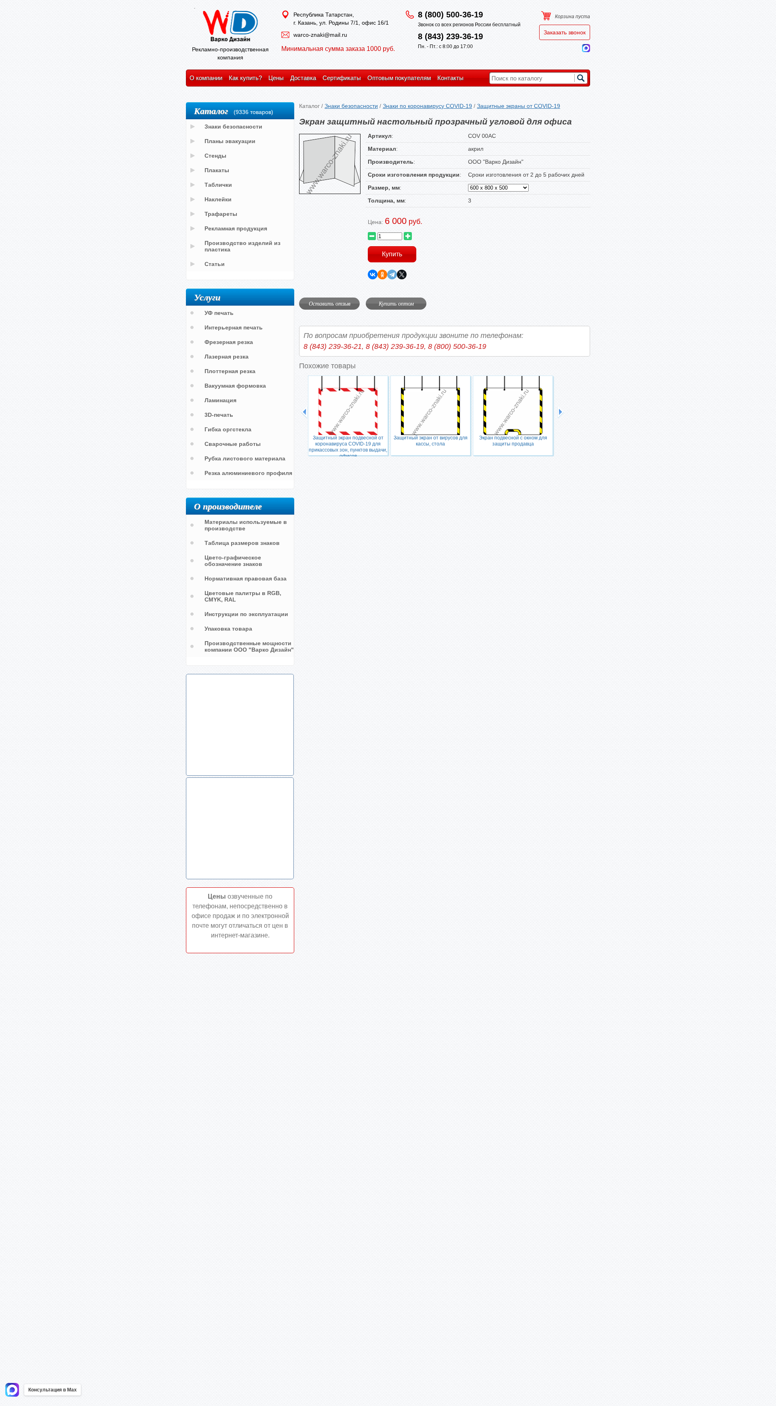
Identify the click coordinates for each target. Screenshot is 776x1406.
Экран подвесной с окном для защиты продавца (513, 441)
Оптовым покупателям (399, 77)
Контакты (450, 77)
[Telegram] (392, 274)
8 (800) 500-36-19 (450, 15)
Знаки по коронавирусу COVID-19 (427, 106)
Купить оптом (396, 303)
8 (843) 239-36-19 (450, 36)
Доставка (303, 77)
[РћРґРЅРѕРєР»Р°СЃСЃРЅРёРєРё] (382, 274)
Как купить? (245, 77)
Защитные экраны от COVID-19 (518, 106)
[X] (402, 274)
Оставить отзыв (329, 303)
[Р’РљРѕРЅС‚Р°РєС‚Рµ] (372, 274)
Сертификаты (342, 77)
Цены (276, 77)
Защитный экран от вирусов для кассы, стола (431, 441)
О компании (206, 77)
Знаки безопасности (351, 106)
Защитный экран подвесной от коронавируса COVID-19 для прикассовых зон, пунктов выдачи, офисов (348, 445)
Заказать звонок (565, 32)
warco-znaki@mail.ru (320, 35)
